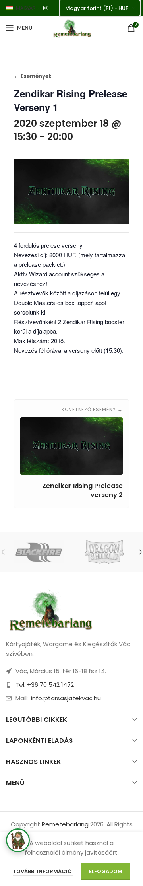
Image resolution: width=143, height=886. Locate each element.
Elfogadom (105, 871)
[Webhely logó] (71, 27)
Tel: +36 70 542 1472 (44, 684)
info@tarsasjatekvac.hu (66, 698)
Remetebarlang (65, 824)
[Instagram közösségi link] (45, 8)
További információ (43, 871)
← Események (33, 76)
